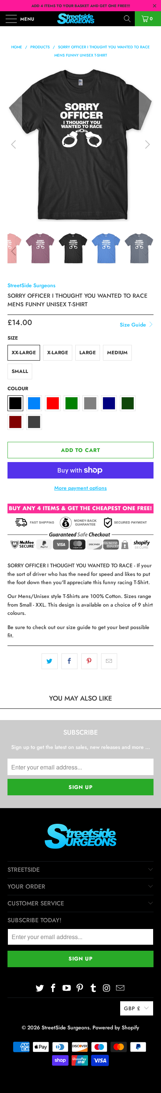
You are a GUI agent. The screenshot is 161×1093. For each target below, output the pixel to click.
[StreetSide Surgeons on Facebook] (53, 988)
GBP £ (132, 1008)
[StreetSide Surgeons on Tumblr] (93, 988)
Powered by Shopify (115, 1027)
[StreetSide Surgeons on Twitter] (40, 988)
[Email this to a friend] (109, 661)
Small (20, 371)
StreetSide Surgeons (31, 285)
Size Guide (134, 324)
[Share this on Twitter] (50, 661)
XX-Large (24, 352)
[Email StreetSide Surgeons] (120, 988)
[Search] (128, 18)
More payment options (80, 488)
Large (87, 352)
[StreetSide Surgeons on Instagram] (107, 988)
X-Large (57, 352)
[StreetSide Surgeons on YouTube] (66, 988)
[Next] (146, 144)
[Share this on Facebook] (69, 661)
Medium (117, 352)
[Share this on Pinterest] (89, 661)
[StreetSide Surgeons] (80, 18)
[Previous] (14, 144)
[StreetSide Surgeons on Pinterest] (80, 988)
